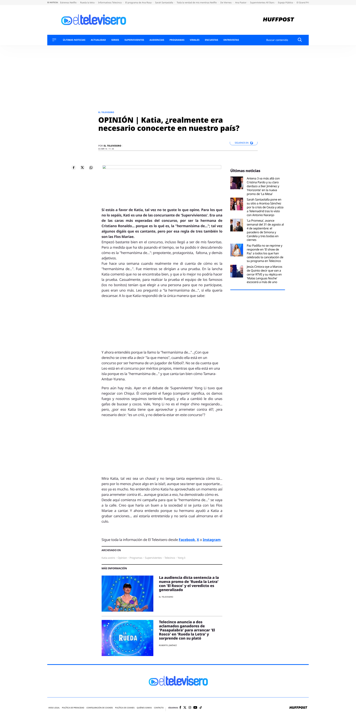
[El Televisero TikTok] (201, 707)
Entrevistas (231, 40)
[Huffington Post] (278, 19)
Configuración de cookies (99, 708)
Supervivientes (134, 40)
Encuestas (211, 40)
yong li (181, 558)
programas (135, 558)
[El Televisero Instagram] (190, 707)
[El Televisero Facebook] (180, 707)
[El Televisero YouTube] (195, 707)
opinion (122, 558)
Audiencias (156, 40)
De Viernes (226, 2)
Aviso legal (54, 708)
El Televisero (106, 112)
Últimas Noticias (74, 40)
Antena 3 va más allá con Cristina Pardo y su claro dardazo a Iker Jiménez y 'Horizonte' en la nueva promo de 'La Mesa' (263, 186)
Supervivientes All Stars (262, 2)
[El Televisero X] (184, 707)
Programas (177, 40)
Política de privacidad (73, 708)
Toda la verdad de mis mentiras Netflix (197, 2)
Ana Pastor (241, 2)
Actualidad (98, 40)
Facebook (187, 539)
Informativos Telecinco (110, 2)
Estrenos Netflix (68, 2)
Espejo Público (286, 2)
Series (115, 40)
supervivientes (153, 558)
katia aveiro (108, 558)
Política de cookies (125, 708)
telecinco (169, 558)
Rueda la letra (87, 2)
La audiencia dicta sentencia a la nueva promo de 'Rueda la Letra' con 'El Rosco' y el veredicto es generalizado (189, 583)
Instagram (212, 539)
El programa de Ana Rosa (138, 2)
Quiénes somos (144, 708)
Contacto (159, 708)
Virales (195, 40)
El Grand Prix (304, 2)
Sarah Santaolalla (164, 2)
